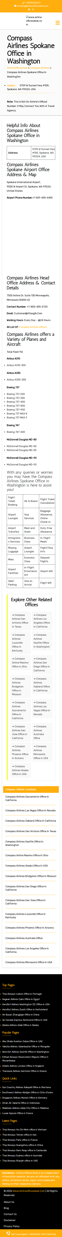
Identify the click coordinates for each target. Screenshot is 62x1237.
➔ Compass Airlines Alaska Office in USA (20, 770)
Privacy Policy (12, 1226)
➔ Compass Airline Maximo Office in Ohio (20, 662)
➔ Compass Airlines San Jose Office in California (19, 732)
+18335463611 (32, 3)
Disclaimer (9, 1220)
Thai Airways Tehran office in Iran (19, 1134)
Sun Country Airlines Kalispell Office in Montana (26, 1087)
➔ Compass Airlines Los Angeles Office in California (42, 621)
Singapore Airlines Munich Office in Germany (24, 1097)
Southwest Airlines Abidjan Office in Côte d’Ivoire (27, 1092)
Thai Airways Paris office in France (20, 1140)
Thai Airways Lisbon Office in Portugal (22, 994)
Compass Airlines (39, 67)
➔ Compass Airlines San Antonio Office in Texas (20, 621)
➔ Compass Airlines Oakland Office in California (42, 684)
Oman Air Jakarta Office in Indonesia (21, 1103)
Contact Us (10, 1214)
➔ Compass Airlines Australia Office (40, 732)
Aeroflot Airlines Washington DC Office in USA (26, 1004)
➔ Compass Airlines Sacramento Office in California (19, 710)
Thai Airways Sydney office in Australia (22, 1155)
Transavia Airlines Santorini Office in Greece (24, 1071)
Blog (6, 1208)
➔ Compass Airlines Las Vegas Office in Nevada (42, 708)
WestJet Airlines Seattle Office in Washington (25, 1051)
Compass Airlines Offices (33, 327)
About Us (9, 1202)
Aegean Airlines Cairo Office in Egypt (21, 999)
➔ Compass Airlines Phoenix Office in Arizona (20, 752)
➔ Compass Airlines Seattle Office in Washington (42, 640)
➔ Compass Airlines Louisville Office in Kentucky (18, 642)
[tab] (58, 22)
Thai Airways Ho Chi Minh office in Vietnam (24, 1129)
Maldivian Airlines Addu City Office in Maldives (25, 1108)
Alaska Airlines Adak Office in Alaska (20, 1025)
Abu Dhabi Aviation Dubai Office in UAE (22, 1041)
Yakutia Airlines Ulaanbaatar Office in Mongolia (26, 1046)
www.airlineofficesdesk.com (29, 1191)
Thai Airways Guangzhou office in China (22, 1145)
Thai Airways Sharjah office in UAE (20, 1160)
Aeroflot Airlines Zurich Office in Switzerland (25, 1009)
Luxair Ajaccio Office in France (17, 1113)
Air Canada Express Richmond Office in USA (24, 1020)
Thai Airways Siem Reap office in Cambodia (24, 1150)
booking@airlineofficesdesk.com (32, 6)
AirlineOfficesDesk (17, 67)
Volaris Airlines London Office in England (23, 1066)
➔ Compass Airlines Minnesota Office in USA (41, 752)
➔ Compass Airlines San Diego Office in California (42, 664)
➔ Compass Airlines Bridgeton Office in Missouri (18, 686)
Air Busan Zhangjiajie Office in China (20, 1014)
